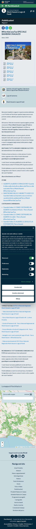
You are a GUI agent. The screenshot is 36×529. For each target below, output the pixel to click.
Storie (18, 484)
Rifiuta (18, 299)
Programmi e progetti (18, 497)
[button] (28, 425)
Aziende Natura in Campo (18, 494)
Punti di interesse (18, 481)
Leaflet (18, 447)
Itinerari (18, 470)
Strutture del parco (18, 510)
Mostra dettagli (26, 281)
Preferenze (28, 524)
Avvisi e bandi (18, 502)
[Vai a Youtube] (23, 456)
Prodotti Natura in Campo (18, 492)
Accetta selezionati (18, 293)
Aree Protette (18, 468)
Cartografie (18, 500)
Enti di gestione (18, 476)
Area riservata (24, 526)
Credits (16, 526)
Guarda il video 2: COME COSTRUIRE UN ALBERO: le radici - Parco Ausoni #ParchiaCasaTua (17, 216)
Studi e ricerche (18, 505)
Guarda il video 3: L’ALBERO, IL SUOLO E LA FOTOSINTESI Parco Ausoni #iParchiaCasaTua (18, 224)
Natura (18, 478)
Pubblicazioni (8, 20)
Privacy (15, 524)
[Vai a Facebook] (12, 456)
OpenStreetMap (26, 447)
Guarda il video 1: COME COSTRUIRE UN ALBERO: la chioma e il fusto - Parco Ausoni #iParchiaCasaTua (18, 209)
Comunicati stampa (18, 508)
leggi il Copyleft (21, 521)
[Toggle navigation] (31, 394)
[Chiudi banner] (33, 228)
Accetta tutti (18, 287)
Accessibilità (8, 524)
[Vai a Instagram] (19, 456)
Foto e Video (18, 486)
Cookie (21, 524)
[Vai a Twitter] (15, 456)
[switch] (31, 263)
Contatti (10, 526)
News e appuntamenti (18, 473)
